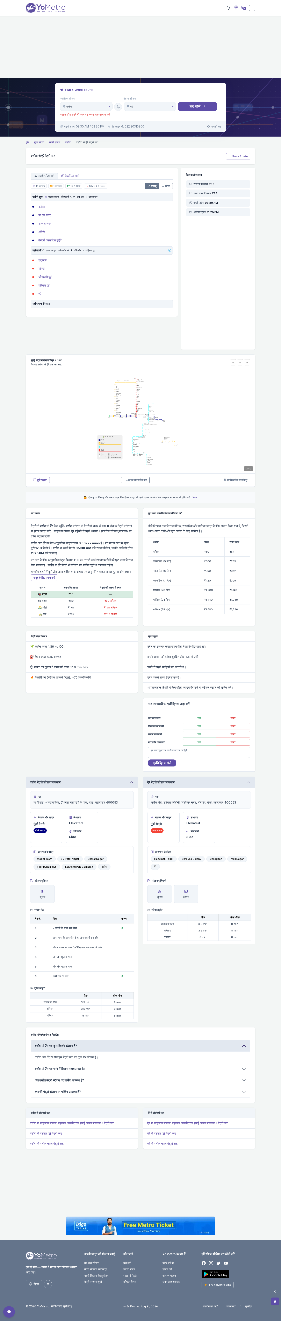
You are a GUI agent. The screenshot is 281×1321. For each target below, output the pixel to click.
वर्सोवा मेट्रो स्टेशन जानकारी (45, 782)
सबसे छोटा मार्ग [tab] (46, 176)
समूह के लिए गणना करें (44, 577)
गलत (233, 718)
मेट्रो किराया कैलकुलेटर (96, 1275)
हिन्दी (36, 1284)
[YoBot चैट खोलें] (9, 1312)
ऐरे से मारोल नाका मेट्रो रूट (162, 1143)
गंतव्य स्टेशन (130, 98)
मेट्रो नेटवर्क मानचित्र (95, 1269)
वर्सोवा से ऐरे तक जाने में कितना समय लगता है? (60, 1069)
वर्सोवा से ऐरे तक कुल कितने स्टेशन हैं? (56, 1046)
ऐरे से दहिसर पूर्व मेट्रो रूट (161, 1133)
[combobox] (86, 106)
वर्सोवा (41, 207)
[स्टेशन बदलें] (118, 107)
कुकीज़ (248, 1306)
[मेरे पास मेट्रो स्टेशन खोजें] (235, 8)
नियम (195, 497)
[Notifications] (228, 8)
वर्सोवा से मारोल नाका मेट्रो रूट (47, 1143)
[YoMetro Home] (45, 8)
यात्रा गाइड (129, 1269)
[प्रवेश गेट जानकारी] (45, 197)
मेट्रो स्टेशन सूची (93, 1282)
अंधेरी (41, 232)
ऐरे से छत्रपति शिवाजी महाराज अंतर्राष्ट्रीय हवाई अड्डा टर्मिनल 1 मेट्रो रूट (187, 1123)
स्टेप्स (167, 186)
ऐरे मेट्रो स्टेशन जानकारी (161, 782)
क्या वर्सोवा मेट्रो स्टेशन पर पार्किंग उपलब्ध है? (59, 1080)
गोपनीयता (231, 1306)
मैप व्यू (153, 186)
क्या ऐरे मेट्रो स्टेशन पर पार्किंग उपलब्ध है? (58, 1092)
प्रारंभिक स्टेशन (67, 98)
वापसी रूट (216, 126)
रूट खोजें (195, 106)
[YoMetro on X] (218, 1263)
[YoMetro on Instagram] (211, 1263)
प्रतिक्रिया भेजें (162, 763)
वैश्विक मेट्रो (129, 1282)
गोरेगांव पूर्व (44, 285)
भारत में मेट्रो (130, 1275)
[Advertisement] (140, 49)
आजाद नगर (44, 224)
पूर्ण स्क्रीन (42, 480)
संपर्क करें (167, 1269)
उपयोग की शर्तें (210, 1306)
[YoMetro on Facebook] (204, 1263)
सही (199, 718)
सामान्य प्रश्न (169, 1275)
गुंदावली (42, 260)
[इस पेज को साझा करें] (275, 1291)
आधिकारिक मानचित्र (237, 480)
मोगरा (41, 268)
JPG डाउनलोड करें (137, 480)
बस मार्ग (127, 1263)
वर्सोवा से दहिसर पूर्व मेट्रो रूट (46, 1133)
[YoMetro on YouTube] (226, 1263)
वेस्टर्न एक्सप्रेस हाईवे (50, 240)
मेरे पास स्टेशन (91, 1263)
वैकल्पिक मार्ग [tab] (72, 176)
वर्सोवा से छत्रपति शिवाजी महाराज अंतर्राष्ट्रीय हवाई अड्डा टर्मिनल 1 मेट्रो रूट (72, 1123)
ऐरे (39, 294)
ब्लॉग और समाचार (171, 1282)
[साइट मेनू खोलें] (252, 8)
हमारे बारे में (168, 1263)
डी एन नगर (44, 215)
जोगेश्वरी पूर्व (44, 277)
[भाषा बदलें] (243, 8)
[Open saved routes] (275, 1301)
